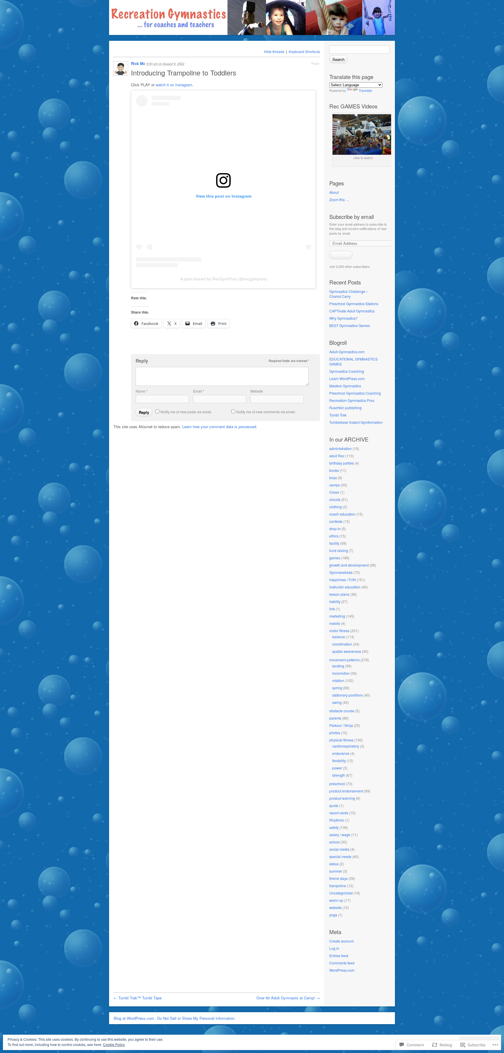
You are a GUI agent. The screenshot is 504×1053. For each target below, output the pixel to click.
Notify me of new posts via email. (186, 411)
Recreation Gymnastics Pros (351, 400)
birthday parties (341, 462)
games (334, 557)
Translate (365, 90)
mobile (334, 623)
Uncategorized (341, 892)
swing (337, 702)
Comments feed (341, 962)
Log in (334, 948)
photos (334, 732)
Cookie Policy (114, 1044)
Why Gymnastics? (343, 318)
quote (333, 805)
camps (334, 484)
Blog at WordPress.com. (134, 1018)
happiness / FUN (342, 579)
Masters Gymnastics (345, 385)
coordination (342, 643)
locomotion (341, 673)
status (334, 863)
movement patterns (344, 659)
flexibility (339, 760)
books (334, 470)
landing (338, 665)
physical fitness (341, 739)
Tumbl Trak (337, 414)
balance (338, 636)
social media (339, 849)
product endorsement (346, 790)
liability (334, 601)
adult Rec (336, 455)
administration (340, 448)
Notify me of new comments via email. (266, 411)
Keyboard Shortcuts (304, 51)
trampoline (337, 885)
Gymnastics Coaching (346, 371)
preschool (337, 783)
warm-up (336, 900)
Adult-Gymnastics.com (347, 351)
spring (337, 687)
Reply (315, 63)
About (334, 192)
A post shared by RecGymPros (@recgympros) (223, 279)
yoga (333, 914)
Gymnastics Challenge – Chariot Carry (348, 294)
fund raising (338, 550)
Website (256, 390)
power (337, 767)
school (334, 841)
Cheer (334, 492)
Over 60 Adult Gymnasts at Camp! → (288, 998)
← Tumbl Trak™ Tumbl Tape (137, 998)
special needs (340, 856)
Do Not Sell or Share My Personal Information (196, 1018)
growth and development (349, 564)
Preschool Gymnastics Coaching (355, 393)
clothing (335, 506)
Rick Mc (138, 63)
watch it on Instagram (174, 84)
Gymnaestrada (341, 572)
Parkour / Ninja (341, 725)
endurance (340, 753)
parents (335, 718)
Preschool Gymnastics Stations (353, 303)
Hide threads (274, 51)
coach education (342, 513)
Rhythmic (336, 820)
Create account (341, 940)
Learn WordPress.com (347, 378)
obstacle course (341, 710)
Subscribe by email (351, 216)
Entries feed (338, 955)
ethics (334, 535)
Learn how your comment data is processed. (219, 426)
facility (334, 543)
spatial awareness (346, 651)
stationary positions (347, 694)
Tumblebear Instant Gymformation (356, 422)
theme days (338, 878)
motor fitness (339, 630)
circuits (334, 499)
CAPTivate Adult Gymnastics (351, 310)
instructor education (344, 586)
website (335, 907)
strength (338, 775)
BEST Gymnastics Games (349, 325)
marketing (337, 615)
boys (333, 477)
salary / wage (339, 834)
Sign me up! (340, 254)
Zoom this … (339, 199)
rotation (338, 680)
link (332, 608)
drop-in (335, 528)
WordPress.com (341, 970)
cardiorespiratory (345, 745)
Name (142, 390)
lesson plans (339, 594)
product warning (342, 798)
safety (334, 827)
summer (335, 871)
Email (198, 390)
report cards (338, 812)
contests (335, 521)
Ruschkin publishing (345, 407)
